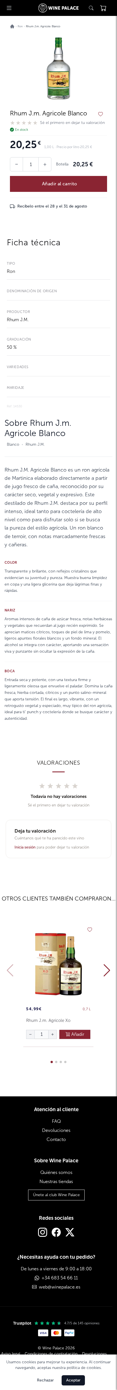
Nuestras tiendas (56, 1181)
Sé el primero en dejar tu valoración (72, 123)
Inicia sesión (24, 847)
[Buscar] (91, 8)
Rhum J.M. (18, 319)
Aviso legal (10, 1354)
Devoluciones (56, 1130)
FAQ (56, 1121)
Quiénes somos (56, 1172)
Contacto (56, 1139)
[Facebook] (56, 1233)
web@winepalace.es (59, 1287)
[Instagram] (42, 1233)
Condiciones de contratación (51, 1354)
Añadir (77, 1034)
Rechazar (45, 1380)
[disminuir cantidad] (30, 1034)
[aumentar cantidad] (52, 1034)
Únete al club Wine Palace (56, 1195)
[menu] (9, 8)
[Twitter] (69, 1233)
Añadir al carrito (59, 183)
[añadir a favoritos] (100, 114)
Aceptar (73, 1380)
